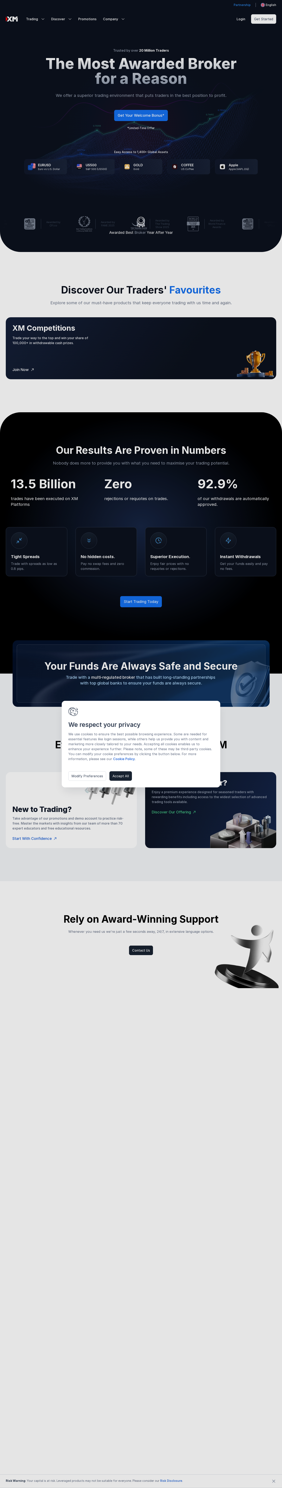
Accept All (121, 776)
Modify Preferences (87, 776)
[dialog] (141, 744)
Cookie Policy (124, 759)
